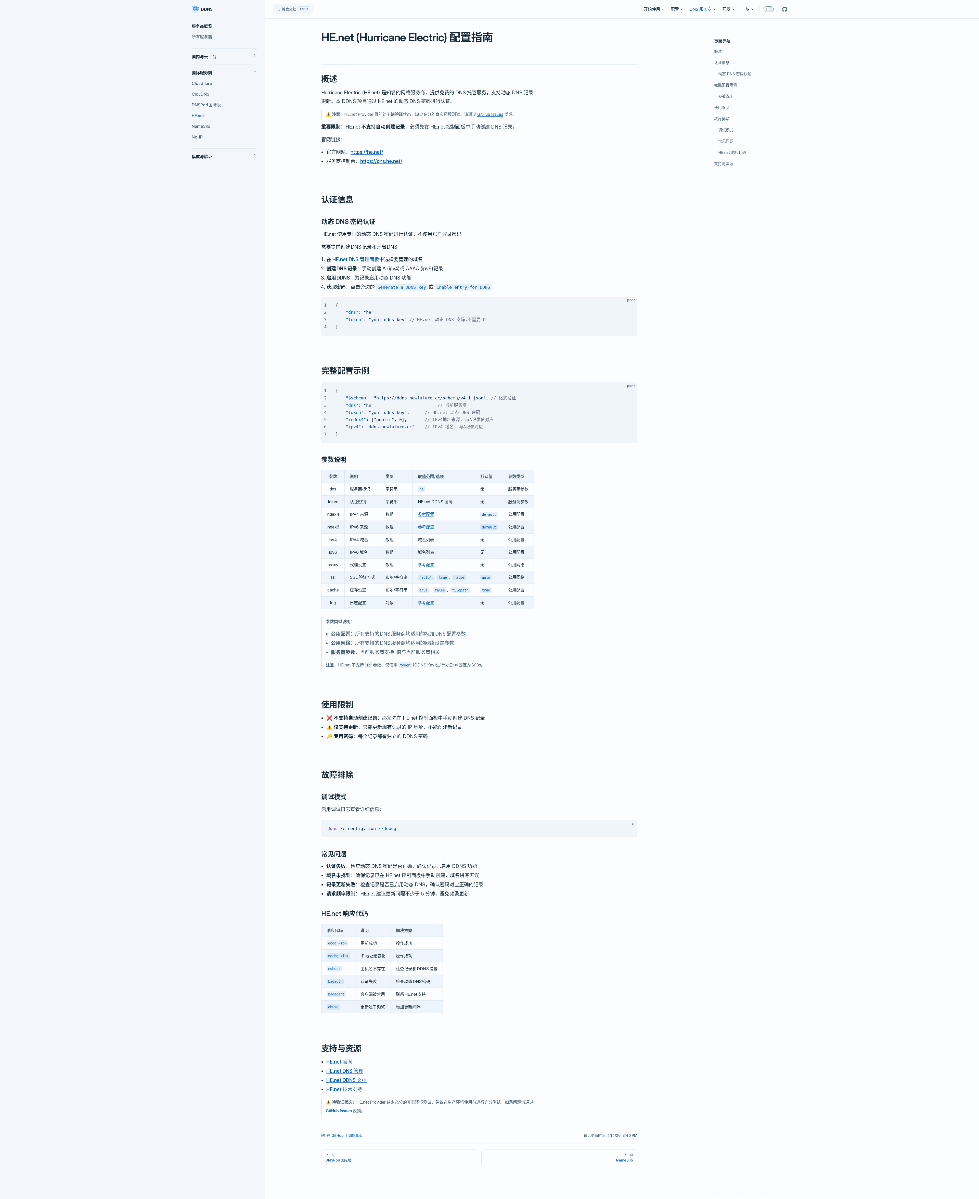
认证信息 (721, 62)
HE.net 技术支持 (344, 1089)
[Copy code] (629, 305)
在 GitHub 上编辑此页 (345, 1135)
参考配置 (426, 514)
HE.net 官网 (339, 1062)
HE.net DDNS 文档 (346, 1080)
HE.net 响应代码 (732, 152)
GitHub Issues (490, 114)
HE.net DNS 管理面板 (355, 259)
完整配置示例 (725, 85)
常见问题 (725, 141)
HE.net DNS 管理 (344, 1071)
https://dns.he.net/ (381, 161)
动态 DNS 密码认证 (734, 73)
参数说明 (725, 96)
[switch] (769, 9)
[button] (224, 26)
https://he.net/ (367, 152)
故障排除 (721, 118)
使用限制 (721, 107)
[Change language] (749, 9)
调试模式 (725, 130)
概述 (718, 51)
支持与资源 (723, 163)
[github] (784, 9)
